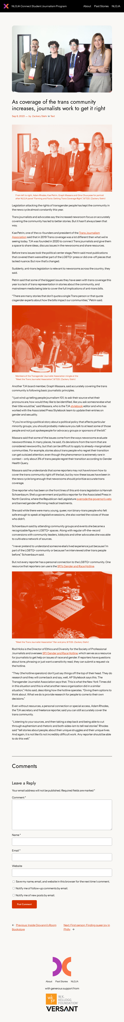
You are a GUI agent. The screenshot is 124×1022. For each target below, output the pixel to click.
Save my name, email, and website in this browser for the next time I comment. (63, 881)
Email (16, 850)
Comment (19, 797)
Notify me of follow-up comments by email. (42, 888)
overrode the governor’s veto (94, 499)
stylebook (77, 406)
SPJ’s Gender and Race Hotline (75, 566)
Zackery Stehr (39, 116)
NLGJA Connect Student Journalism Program (39, 6)
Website (17, 866)
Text (52, 116)
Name (16, 835)
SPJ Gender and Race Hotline (60, 653)
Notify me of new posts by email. (35, 895)
